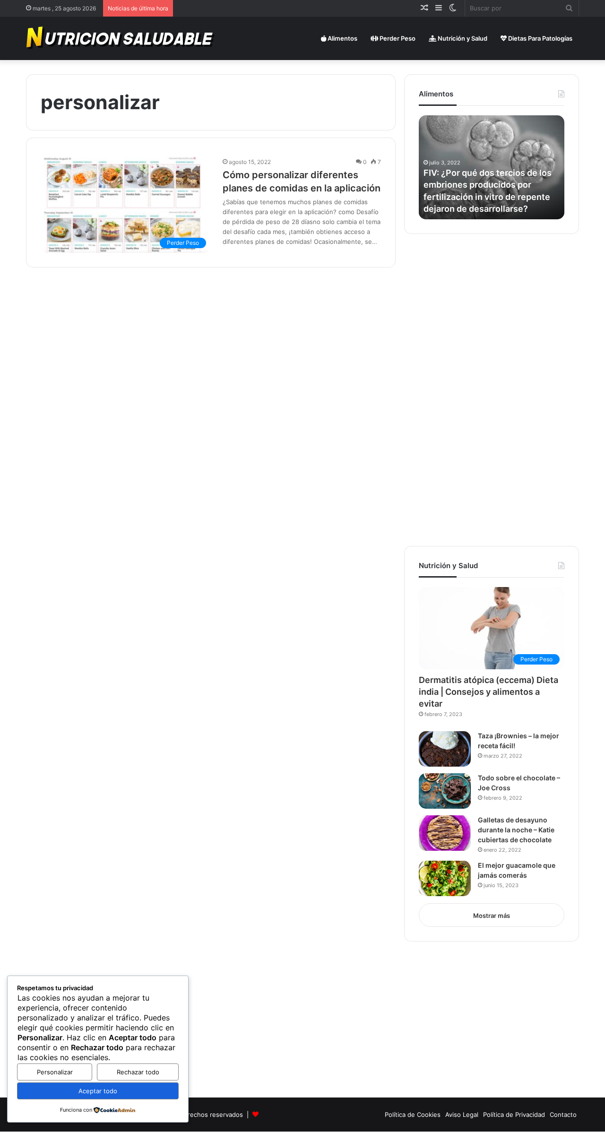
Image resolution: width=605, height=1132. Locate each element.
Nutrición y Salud (461, 38)
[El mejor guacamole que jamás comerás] (445, 878)
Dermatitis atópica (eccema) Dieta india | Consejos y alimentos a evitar (488, 692)
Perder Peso (396, 38)
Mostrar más (491, 915)
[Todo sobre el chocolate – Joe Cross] (445, 791)
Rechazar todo (138, 1072)
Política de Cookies (413, 1114)
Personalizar (55, 1072)
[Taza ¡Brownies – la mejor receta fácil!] (445, 749)
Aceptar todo (97, 1091)
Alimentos (341, 38)
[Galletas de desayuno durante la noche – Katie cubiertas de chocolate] (445, 833)
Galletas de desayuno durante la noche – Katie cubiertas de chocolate (516, 830)
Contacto (563, 1114)
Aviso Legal (461, 1114)
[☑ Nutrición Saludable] (121, 38)
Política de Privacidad (514, 1114)
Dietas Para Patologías (539, 38)
